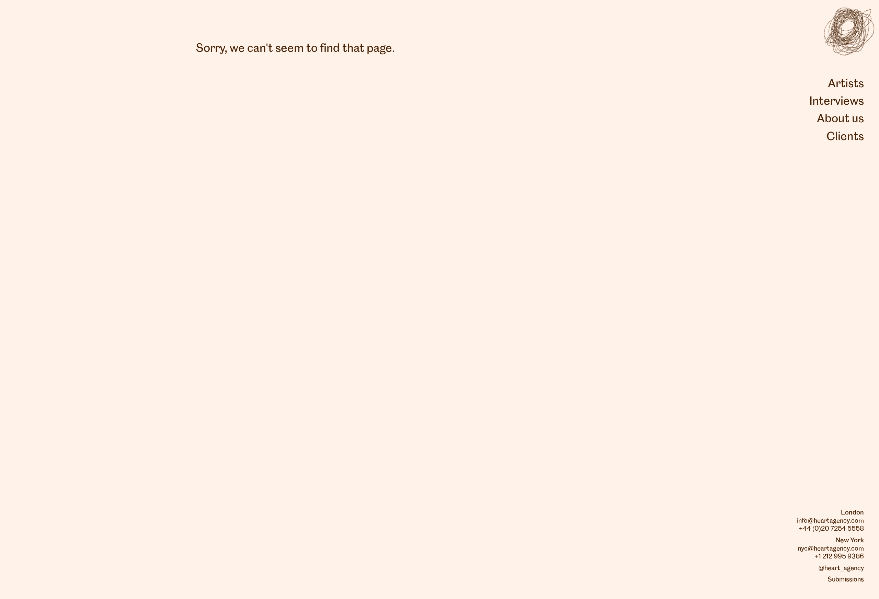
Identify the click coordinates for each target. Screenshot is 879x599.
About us (840, 119)
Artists (846, 84)
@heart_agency (841, 568)
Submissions (845, 580)
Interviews (836, 101)
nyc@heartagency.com (831, 549)
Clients (845, 137)
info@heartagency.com (830, 521)
